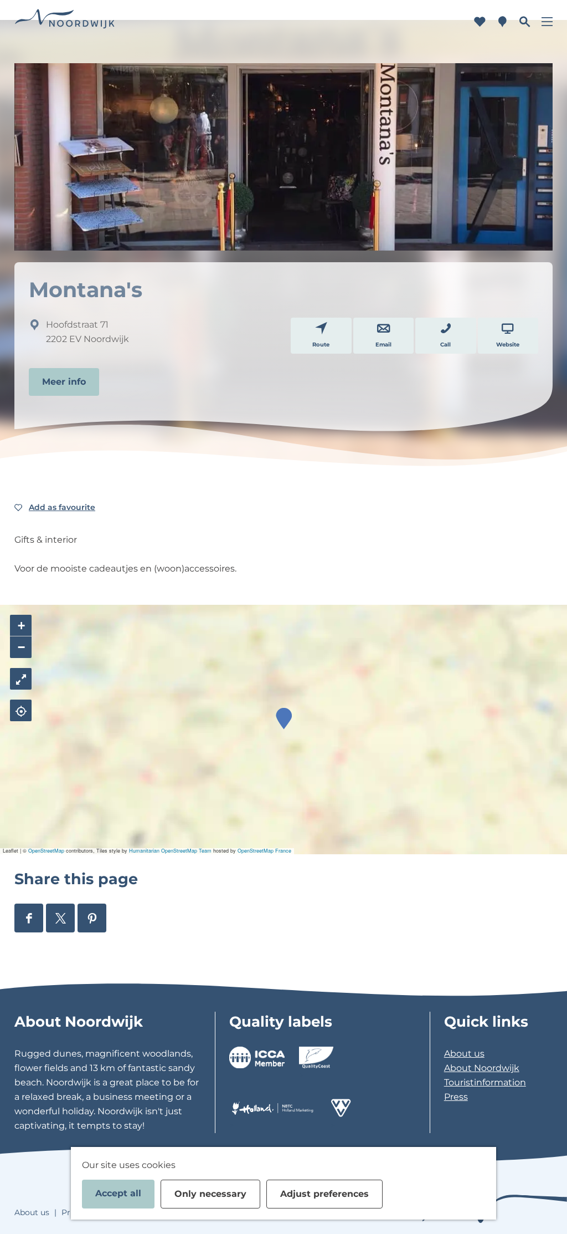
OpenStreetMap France (264, 850)
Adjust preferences (324, 1194)
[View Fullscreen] (21, 679)
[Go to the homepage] (64, 22)
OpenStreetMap (46, 850)
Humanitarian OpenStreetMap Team (170, 850)
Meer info (64, 381)
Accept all (118, 1193)
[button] (283, 718)
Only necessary (210, 1194)
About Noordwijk (481, 1068)
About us (464, 1053)
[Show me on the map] (21, 710)
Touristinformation (485, 1082)
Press (456, 1097)
